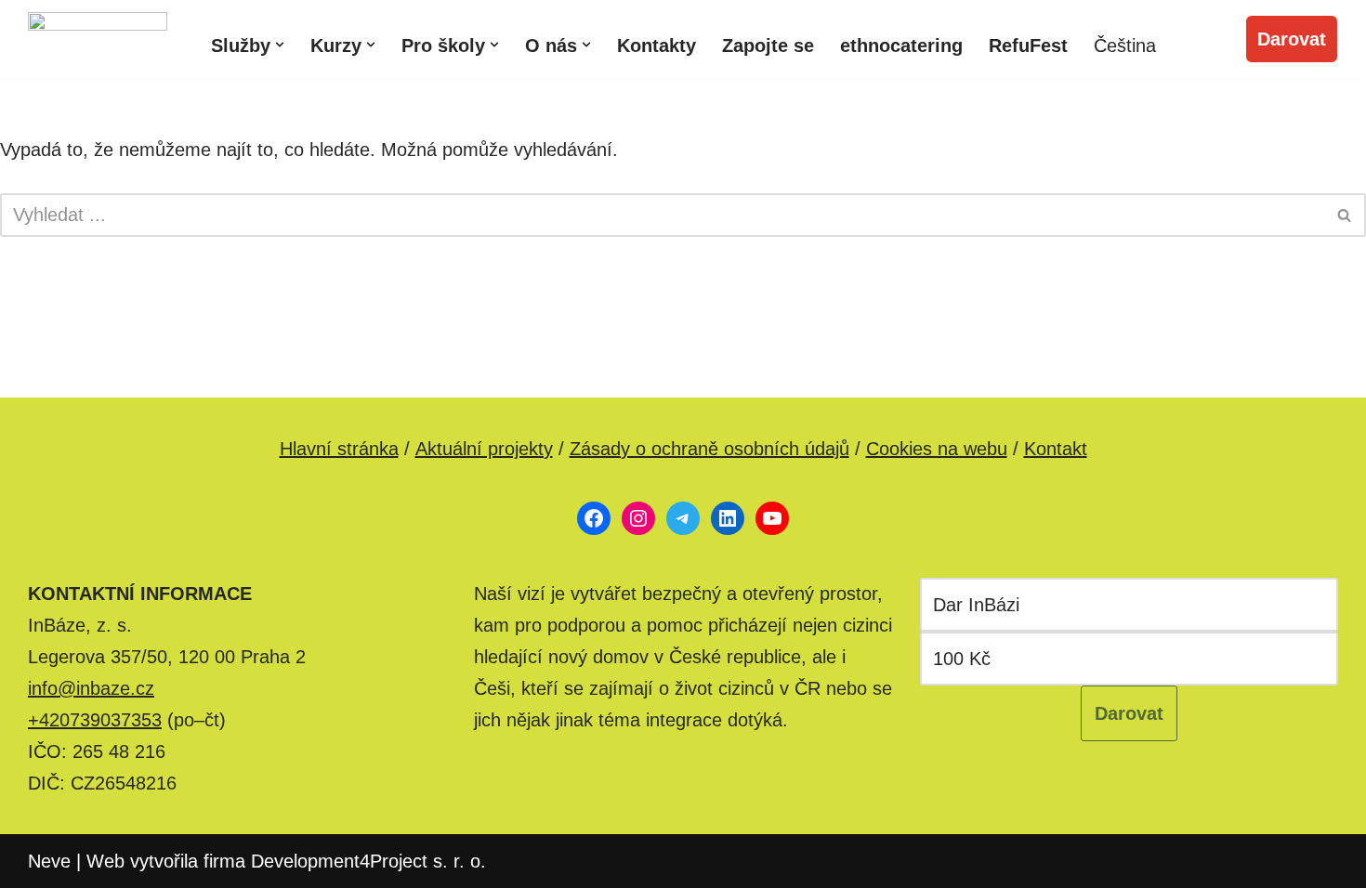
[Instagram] (638, 518)
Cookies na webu (936, 448)
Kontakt (1055, 448)
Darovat (1291, 39)
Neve (49, 861)
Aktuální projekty (484, 448)
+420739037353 (95, 720)
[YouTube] (772, 518)
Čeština (1125, 45)
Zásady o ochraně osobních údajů (709, 448)
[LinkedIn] (727, 518)
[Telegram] (683, 518)
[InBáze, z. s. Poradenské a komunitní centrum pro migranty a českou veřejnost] (97, 39)
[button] (279, 44)
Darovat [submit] (1129, 713)
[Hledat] (1345, 215)
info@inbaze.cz (91, 688)
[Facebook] (594, 518)
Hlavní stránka (339, 448)
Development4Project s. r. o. (368, 861)
